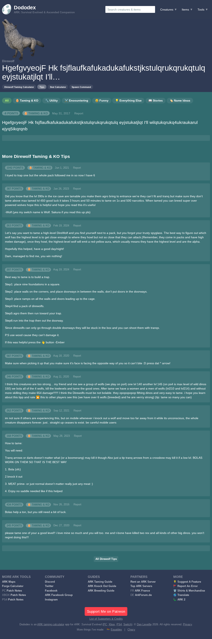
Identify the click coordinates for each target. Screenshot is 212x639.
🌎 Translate (181, 595)
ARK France (142, 590)
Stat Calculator (58, 87)
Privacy (187, 624)
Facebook (51, 590)
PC (105, 624)
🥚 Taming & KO (36, 113)
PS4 (119, 624)
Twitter (49, 586)
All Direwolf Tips (106, 559)
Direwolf (8, 61)
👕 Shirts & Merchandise (189, 590)
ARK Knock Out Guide (102, 586)
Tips (42, 87)
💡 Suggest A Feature (187, 581)
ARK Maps (8, 581)
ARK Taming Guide (100, 581)
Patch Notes (14, 590)
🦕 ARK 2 (179, 599)
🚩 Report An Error (185, 586)
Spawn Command (81, 87)
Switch (127, 624)
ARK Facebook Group (59, 595)
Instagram (51, 599)
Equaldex (116, 629)
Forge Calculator (12, 586)
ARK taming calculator (50, 624)
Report (78, 113)
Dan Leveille (144, 624)
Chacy (131, 629)
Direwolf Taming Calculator (19, 87)
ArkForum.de (143, 595)
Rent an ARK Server (143, 581)
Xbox (112, 624)
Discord (50, 581)
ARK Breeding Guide (101, 590)
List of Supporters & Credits (106, 618)
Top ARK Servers (141, 586)
